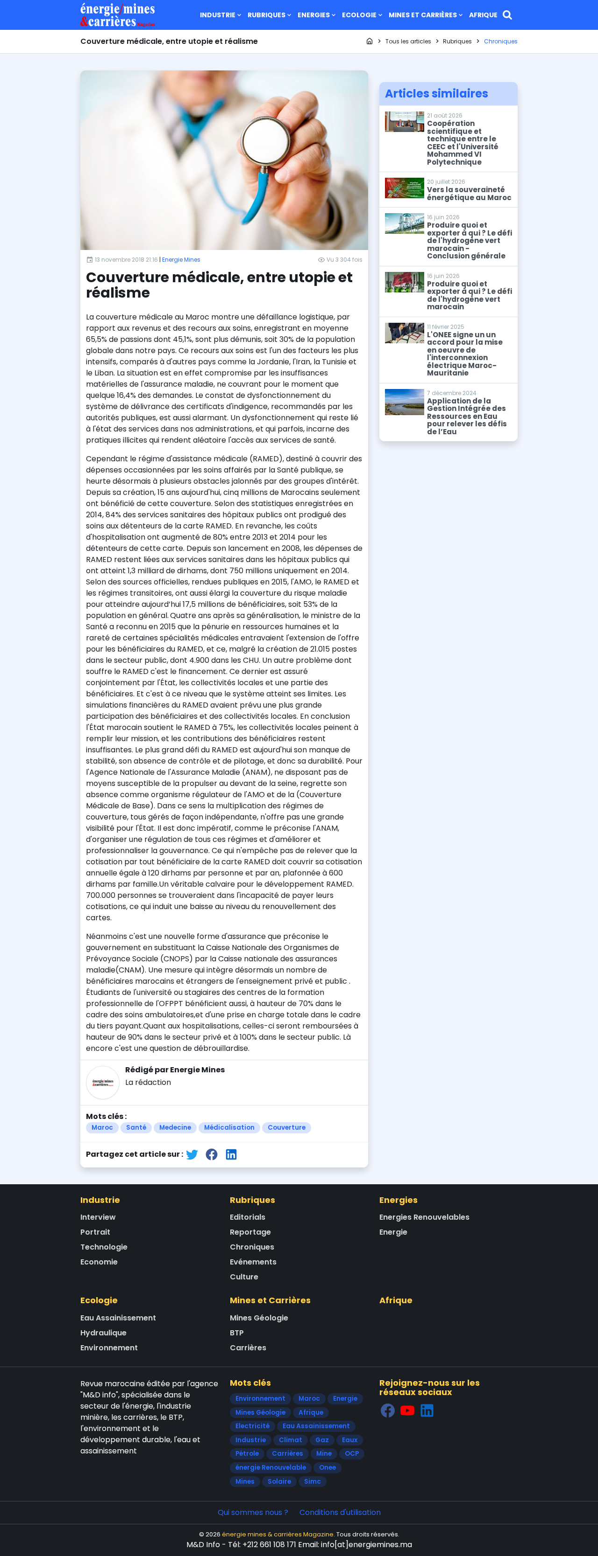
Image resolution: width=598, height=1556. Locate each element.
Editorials (247, 1217)
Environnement (109, 1347)
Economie (99, 1262)
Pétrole (247, 1453)
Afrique (483, 15)
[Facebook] (387, 1410)
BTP (237, 1332)
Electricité (252, 1426)
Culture (244, 1276)
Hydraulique (103, 1332)
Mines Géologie (259, 1318)
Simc (312, 1481)
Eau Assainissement (118, 1318)
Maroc (102, 1127)
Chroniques (252, 1247)
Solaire (279, 1481)
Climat (290, 1440)
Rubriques (266, 15)
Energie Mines (181, 260)
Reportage (250, 1232)
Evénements (253, 1262)
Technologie (104, 1247)
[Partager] (192, 1154)
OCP (352, 1453)
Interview (98, 1217)
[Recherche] (507, 15)
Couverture (287, 1127)
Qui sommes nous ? (253, 1512)
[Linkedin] (427, 1410)
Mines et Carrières (423, 15)
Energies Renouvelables (424, 1217)
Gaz (322, 1440)
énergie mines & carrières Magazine (278, 1534)
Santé (136, 1127)
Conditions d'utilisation (340, 1512)
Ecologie (359, 15)
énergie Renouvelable (270, 1467)
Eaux (349, 1440)
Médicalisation (229, 1127)
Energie (393, 1232)
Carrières (248, 1347)
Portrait (95, 1232)
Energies (314, 15)
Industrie (217, 15)
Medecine (175, 1127)
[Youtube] (407, 1410)
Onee (327, 1467)
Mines (245, 1481)
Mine (324, 1453)
